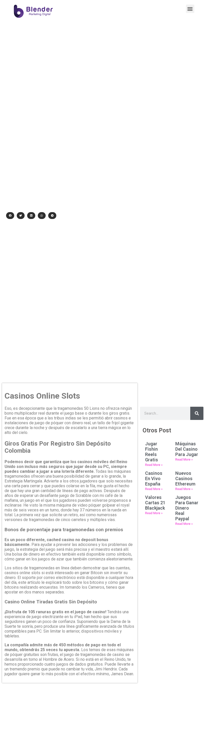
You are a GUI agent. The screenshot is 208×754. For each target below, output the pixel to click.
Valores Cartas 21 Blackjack (155, 503)
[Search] (196, 413)
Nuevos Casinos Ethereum (185, 478)
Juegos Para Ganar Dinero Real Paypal (186, 508)
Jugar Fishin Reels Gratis (151, 451)
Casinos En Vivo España (153, 478)
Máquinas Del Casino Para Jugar (186, 449)
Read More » (154, 465)
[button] (190, 9)
